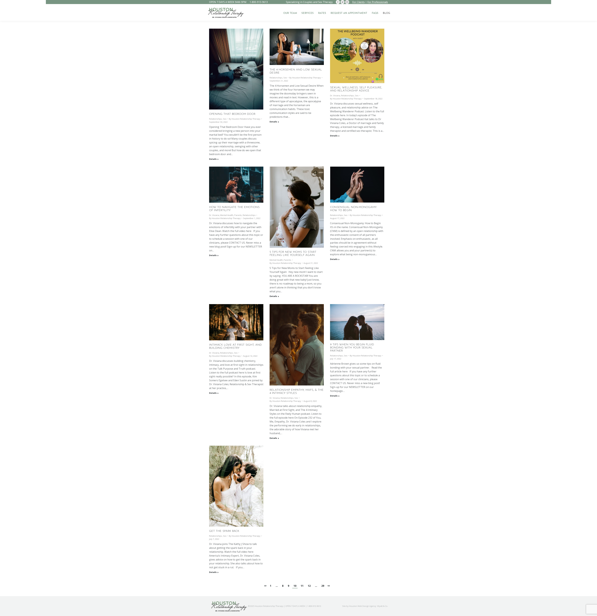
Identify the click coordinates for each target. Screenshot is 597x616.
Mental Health (226, 215)
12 (309, 586)
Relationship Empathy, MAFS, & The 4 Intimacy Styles (297, 392)
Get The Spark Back (224, 531)
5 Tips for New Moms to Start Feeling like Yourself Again (293, 254)
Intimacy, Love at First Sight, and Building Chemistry (235, 347)
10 (295, 586)
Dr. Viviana (335, 95)
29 (322, 586)
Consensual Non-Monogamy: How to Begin (353, 209)
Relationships (215, 118)
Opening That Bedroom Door (232, 114)
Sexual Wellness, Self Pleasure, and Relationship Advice (356, 89)
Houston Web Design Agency (362, 606)
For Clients (358, 2)
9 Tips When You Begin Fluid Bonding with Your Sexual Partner (352, 347)
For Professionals (377, 2)
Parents (238, 215)
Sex (225, 118)
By (244, 118)
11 (302, 586)
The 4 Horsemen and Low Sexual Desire (296, 71)
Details (213, 159)
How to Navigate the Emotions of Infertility (234, 209)
